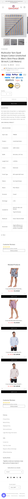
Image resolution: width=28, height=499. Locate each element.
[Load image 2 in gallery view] (14, 42)
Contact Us (5, 442)
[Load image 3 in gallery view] (21, 42)
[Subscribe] (21, 472)
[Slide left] (1, 42)
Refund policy (22, 493)
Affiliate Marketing (7, 452)
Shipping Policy (6, 425)
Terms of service (14, 495)
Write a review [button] (14, 250)
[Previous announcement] (2, 2)
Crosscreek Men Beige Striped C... (14, 384)
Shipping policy (22, 495)
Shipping (8, 69)
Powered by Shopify (14, 493)
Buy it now (14, 103)
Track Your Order (7, 445)
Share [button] (4, 235)
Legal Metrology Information (10, 432)
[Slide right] (26, 42)
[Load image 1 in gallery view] (7, 42)
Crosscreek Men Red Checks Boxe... (14, 320)
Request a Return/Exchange (9, 448)
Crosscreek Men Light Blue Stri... (14, 352)
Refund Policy (6, 422)
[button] (3, 7)
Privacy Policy (6, 419)
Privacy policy (7, 495)
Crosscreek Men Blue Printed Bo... (14, 289)
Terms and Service (7, 429)
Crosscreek (8, 493)
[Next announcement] (25, 2)
